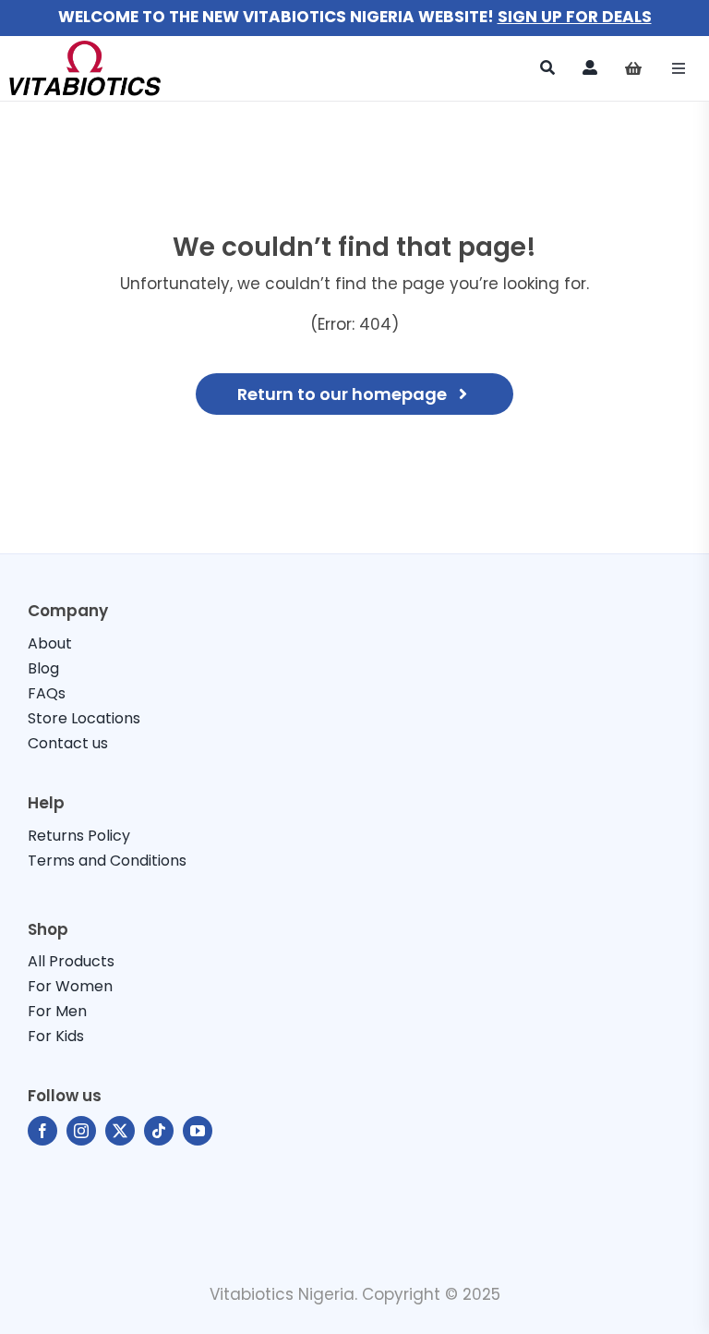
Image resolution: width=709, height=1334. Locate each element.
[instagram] (81, 1131)
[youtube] (197, 1131)
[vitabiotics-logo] (85, 48)
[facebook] (42, 1131)
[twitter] (120, 1131)
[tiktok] (159, 1131)
